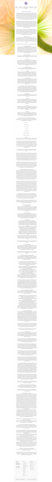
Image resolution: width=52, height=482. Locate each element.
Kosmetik (24, 469)
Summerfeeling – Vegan (32, 469)
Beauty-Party (24, 464)
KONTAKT (26, 8)
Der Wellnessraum (25, 466)
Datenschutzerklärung (25, 465)
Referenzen (24, 471)
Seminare (24, 473)
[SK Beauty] (26, 3)
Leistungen (24, 470)
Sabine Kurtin (24, 472)
